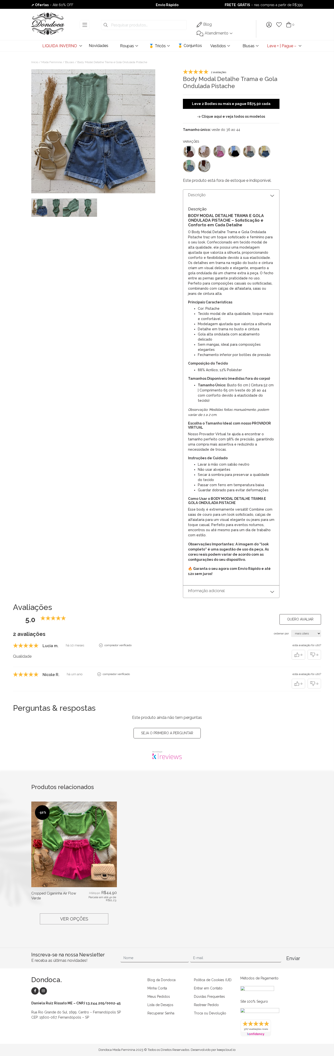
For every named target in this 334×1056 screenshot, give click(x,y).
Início (34, 62)
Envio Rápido (167, 5)
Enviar (293, 958)
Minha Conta (157, 988)
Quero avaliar (300, 619)
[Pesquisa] (105, 25)
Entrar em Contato (208, 988)
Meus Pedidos (158, 997)
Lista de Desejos (160, 1005)
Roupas (127, 46)
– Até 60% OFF (52, 5)
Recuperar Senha (160, 1013)
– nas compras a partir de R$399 (264, 5)
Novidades (98, 45)
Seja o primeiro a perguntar (167, 733)
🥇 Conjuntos (190, 45)
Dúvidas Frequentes (209, 997)
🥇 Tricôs (157, 46)
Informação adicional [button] (206, 590)
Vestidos (218, 46)
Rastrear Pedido (206, 1005)
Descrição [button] (197, 195)
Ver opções (74, 918)
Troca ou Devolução (210, 1013)
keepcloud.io (226, 1050)
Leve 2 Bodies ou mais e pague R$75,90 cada (231, 104)
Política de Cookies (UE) (213, 980)
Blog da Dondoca (161, 980)
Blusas (249, 46)
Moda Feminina (51, 62)
